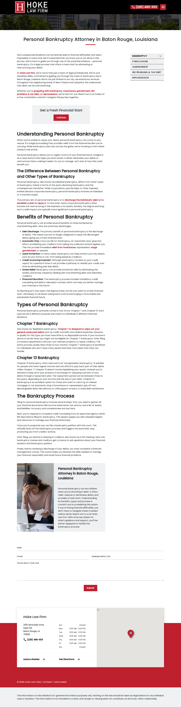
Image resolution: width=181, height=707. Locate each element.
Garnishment (140, 66)
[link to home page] (31, 6)
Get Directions (66, 659)
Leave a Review (31, 659)
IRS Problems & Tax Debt (147, 72)
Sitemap (47, 682)
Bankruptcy (139, 55)
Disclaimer (60, 682)
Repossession (140, 77)
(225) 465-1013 (35, 639)
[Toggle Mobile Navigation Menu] (163, 7)
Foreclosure (140, 61)
